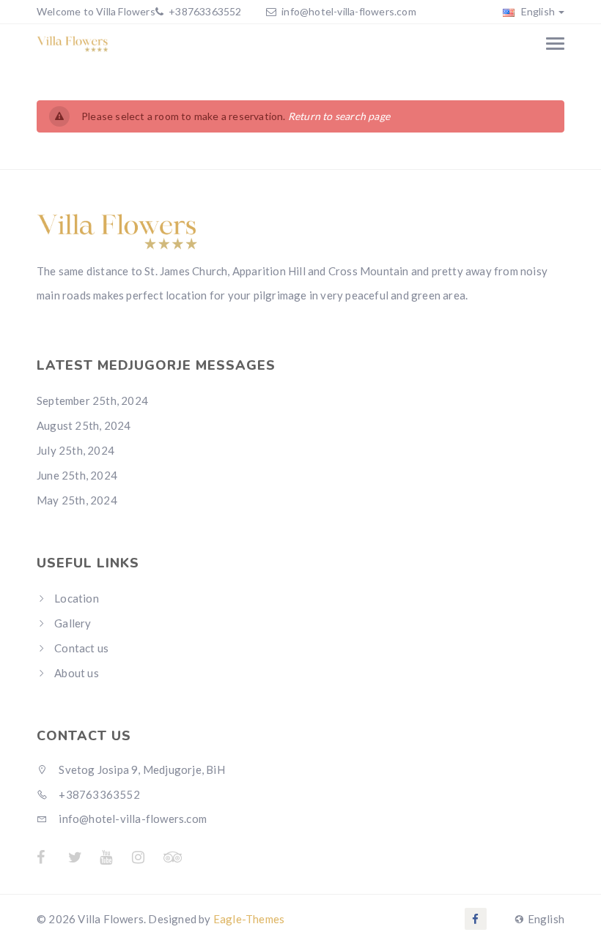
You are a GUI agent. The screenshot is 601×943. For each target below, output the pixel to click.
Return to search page (339, 116)
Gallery (72, 623)
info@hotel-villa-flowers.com (348, 11)
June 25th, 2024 (77, 475)
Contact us (81, 648)
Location (76, 598)
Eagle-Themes (248, 918)
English (536, 11)
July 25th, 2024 (75, 450)
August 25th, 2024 (83, 425)
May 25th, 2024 (77, 500)
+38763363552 (204, 11)
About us (76, 672)
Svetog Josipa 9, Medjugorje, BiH (140, 769)
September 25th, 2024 (92, 400)
